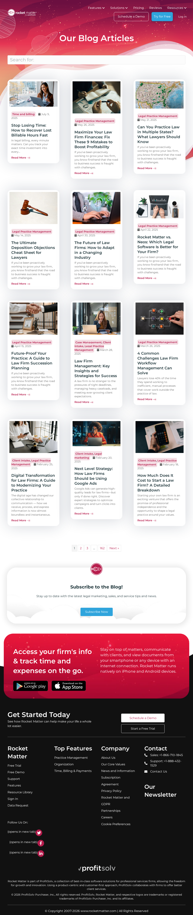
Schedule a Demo (131, 16)
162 (102, 548)
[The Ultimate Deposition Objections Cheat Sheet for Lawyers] (33, 207)
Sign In (13, 799)
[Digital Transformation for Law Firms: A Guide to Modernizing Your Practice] (33, 436)
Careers (107, 817)
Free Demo (16, 772)
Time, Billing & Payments (73, 771)
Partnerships (110, 811)
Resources (175, 8)
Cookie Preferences (115, 824)
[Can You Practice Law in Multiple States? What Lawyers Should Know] (160, 94)
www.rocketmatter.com (98, 911)
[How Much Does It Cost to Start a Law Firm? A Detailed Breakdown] (160, 436)
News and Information (118, 771)
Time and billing (23, 114)
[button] (103, 8)
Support (14, 779)
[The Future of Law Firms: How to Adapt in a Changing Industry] (97, 207)
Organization (64, 764)
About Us (108, 757)
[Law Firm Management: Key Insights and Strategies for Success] (97, 318)
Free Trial (14, 765)
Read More (18, 157)
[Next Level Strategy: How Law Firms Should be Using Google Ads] (97, 433)
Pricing (138, 8)
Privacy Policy (111, 791)
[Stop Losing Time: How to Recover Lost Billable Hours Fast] (33, 94)
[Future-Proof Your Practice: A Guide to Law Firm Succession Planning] (33, 318)
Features (94, 8)
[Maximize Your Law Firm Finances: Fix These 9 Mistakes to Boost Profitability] (97, 97)
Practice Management (71, 757)
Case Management (88, 342)
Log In (182, 16)
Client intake (21, 460)
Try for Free (162, 16)
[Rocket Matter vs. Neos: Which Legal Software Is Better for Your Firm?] (160, 205)
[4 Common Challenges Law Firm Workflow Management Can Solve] (160, 318)
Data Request (18, 805)
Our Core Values (113, 764)
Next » (114, 548)
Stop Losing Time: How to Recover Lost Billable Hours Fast (31, 130)
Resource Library (20, 792)
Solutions (117, 8)
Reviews (155, 8)
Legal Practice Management (94, 121)
